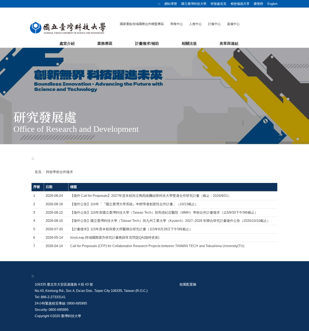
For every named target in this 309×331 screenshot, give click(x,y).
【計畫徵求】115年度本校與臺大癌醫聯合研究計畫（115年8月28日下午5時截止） (131, 229)
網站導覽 (170, 3)
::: (159, 3)
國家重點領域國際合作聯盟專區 (142, 24)
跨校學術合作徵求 (59, 172)
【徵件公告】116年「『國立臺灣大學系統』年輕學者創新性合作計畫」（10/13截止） (134, 204)
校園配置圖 (188, 284)
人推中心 (195, 24)
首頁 (38, 172)
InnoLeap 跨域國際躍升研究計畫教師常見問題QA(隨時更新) (114, 237)
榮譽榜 (258, 3)
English (272, 3)
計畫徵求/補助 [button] (147, 43)
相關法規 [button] (189, 43)
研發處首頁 (218, 3)
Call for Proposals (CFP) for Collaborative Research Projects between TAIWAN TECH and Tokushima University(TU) (157, 246)
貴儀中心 (233, 24)
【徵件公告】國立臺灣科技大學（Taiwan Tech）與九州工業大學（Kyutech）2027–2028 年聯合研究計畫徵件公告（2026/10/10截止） (170, 220)
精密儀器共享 (240, 3)
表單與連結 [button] (228, 43)
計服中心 (214, 24)
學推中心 (176, 24)
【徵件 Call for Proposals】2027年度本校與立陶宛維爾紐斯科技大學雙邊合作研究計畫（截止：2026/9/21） (150, 195)
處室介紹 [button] (67, 43)
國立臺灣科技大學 (193, 3)
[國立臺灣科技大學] (67, 27)
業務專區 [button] (104, 43)
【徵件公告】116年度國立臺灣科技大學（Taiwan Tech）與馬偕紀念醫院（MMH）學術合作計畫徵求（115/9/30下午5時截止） (164, 212)
